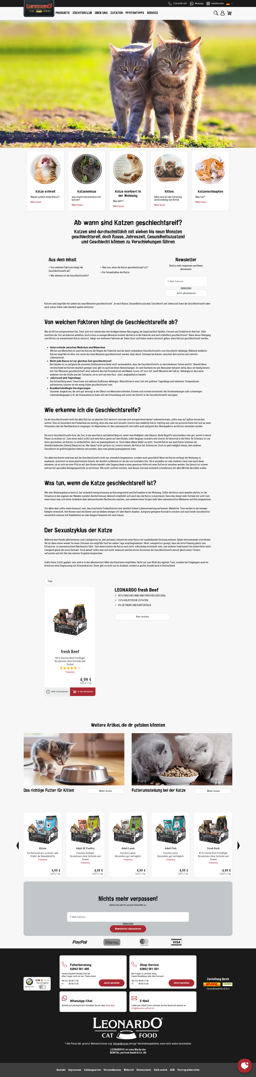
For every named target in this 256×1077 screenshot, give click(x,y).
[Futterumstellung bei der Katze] (182, 759)
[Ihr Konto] (222, 13)
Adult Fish (170, 848)
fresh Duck (213, 848)
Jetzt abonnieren (186, 293)
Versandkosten (121, 1043)
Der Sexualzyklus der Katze (116, 272)
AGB (172, 1069)
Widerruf (129, 1069)
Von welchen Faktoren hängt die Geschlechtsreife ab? (66, 269)
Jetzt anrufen (111, 982)
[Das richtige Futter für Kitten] (74, 759)
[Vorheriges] (17, 845)
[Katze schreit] (45, 169)
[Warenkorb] (229, 13)
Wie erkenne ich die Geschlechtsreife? (70, 275)
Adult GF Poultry (85, 848)
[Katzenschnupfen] (210, 169)
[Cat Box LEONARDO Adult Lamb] (128, 830)
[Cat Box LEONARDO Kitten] (42, 830)
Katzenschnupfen (210, 191)
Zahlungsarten (92, 1069)
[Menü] (48, 979)
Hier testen (142, 616)
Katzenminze (86, 191)
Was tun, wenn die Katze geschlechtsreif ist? (125, 267)
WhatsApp (110, 1005)
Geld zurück (160, 1069)
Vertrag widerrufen (188, 1069)
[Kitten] (169, 169)
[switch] (42, 987)
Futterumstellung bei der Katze (159, 791)
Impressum (74, 1069)
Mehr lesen (105, 791)
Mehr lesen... (36, 202)
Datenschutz (186, 288)
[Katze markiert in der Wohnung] (128, 169)
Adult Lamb (128, 848)
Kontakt (61, 1069)
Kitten (169, 191)
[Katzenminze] (87, 169)
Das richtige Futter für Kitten (49, 791)
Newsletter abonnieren (128, 928)
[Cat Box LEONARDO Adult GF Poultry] (85, 830)
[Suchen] (216, 13)
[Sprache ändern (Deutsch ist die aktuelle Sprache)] (229, 3)
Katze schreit (45, 191)
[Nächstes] (238, 845)
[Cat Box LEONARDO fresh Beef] (70, 620)
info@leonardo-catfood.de (142, 1008)
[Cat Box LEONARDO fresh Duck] (213, 830)
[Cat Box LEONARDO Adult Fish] (170, 830)
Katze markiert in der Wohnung (128, 193)
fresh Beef (70, 651)
